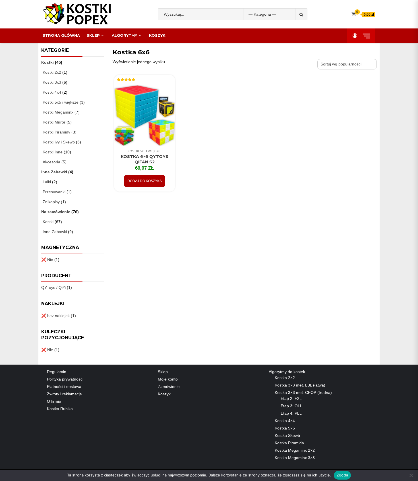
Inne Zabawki (54, 172)
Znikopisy (51, 202)
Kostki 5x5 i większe (145, 151)
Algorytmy (124, 35)
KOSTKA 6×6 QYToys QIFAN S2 (144, 159)
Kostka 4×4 (285, 420)
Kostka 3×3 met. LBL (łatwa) (300, 385)
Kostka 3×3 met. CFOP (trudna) (303, 392)
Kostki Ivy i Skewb (59, 142)
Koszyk (157, 35)
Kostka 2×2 (285, 377)
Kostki (47, 62)
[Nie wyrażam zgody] (411, 475)
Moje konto (168, 379)
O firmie (54, 401)
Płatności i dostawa (64, 386)
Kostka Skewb (287, 435)
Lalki (47, 182)
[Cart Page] (353, 14)
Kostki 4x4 (52, 92)
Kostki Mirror (54, 122)
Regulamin (56, 371)
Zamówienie (169, 386)
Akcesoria (51, 162)
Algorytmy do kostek (287, 371)
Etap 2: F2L (291, 398)
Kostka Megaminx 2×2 (295, 450)
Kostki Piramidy (56, 132)
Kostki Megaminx (58, 112)
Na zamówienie (55, 211)
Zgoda (342, 475)
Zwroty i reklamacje (64, 394)
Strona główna (61, 35)
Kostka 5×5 (285, 428)
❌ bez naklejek (55, 315)
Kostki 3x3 (52, 82)
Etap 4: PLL (291, 413)
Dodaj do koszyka (144, 181)
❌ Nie (47, 259)
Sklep (93, 35)
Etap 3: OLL (291, 406)
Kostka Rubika (60, 408)
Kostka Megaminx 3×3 (295, 457)
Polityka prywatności (65, 379)
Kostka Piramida (289, 443)
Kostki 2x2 (52, 72)
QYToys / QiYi (53, 287)
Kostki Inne (53, 152)
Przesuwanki (54, 192)
